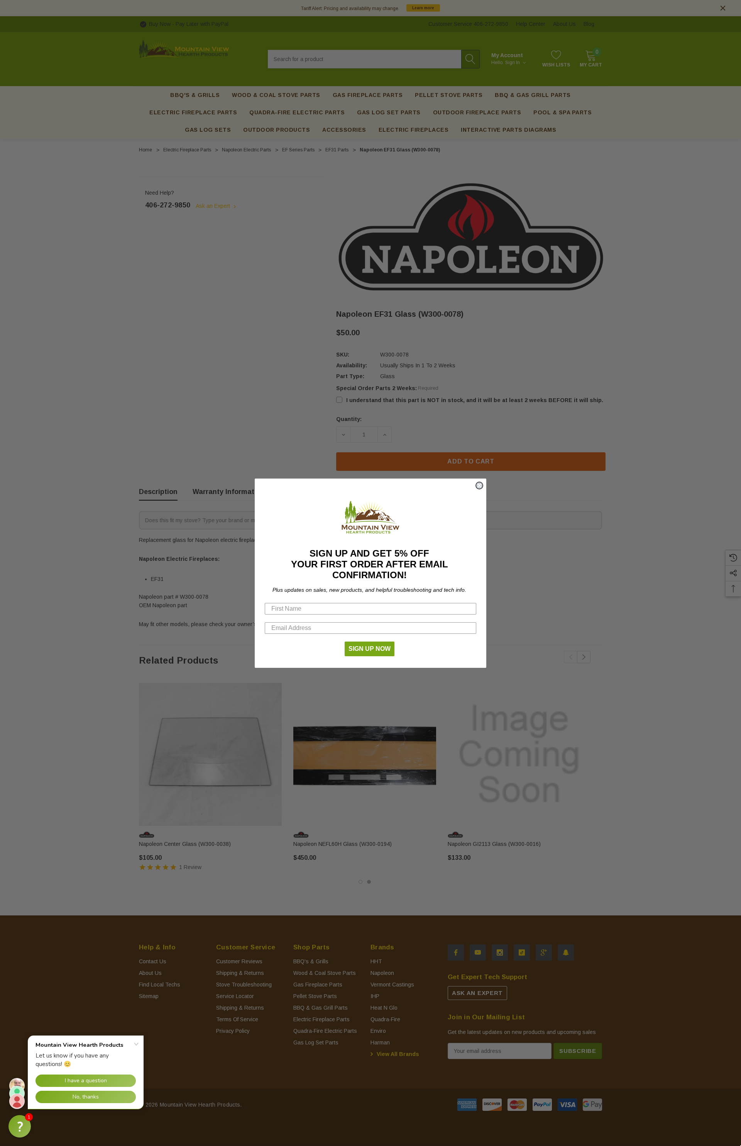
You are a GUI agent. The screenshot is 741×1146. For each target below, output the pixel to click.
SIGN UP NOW (370, 648)
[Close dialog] (479, 485)
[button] (19, 1126)
